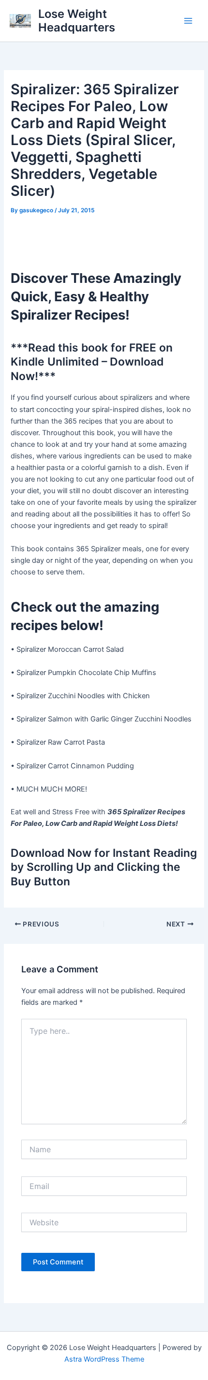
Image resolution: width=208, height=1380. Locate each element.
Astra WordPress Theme (104, 1359)
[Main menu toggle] (188, 21)
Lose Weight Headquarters (76, 20)
